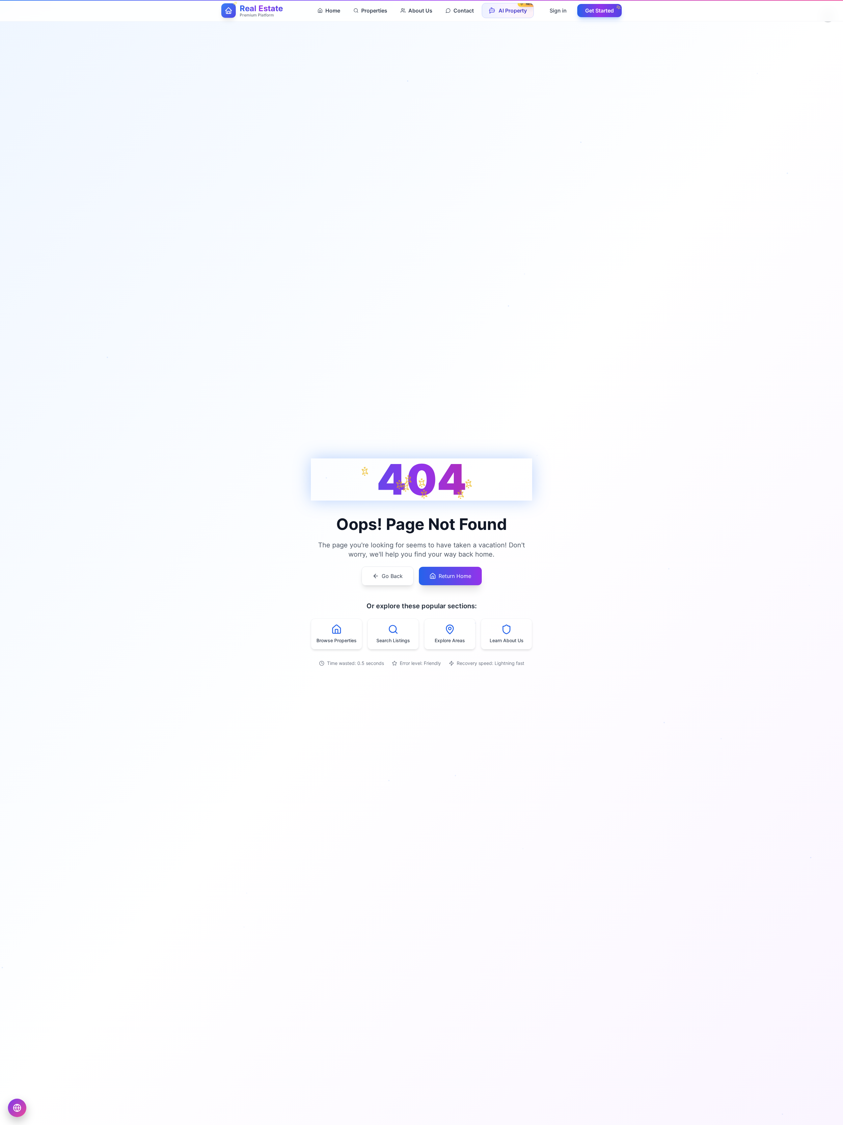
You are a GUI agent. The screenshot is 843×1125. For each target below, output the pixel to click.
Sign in (558, 10)
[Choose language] (17, 1108)
